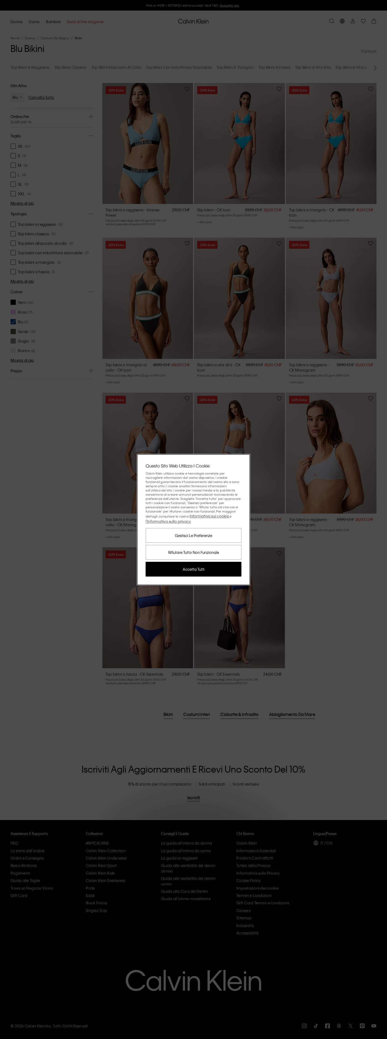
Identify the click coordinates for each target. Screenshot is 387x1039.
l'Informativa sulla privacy (168, 521)
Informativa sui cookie (210, 516)
